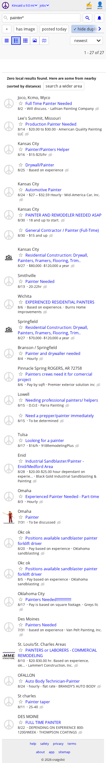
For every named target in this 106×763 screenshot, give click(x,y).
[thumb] (16, 40)
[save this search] (99, 18)
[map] (44, 40)
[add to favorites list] (21, 103)
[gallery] (34, 40)
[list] (6, 40)
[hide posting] (98, 109)
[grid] (25, 40)
